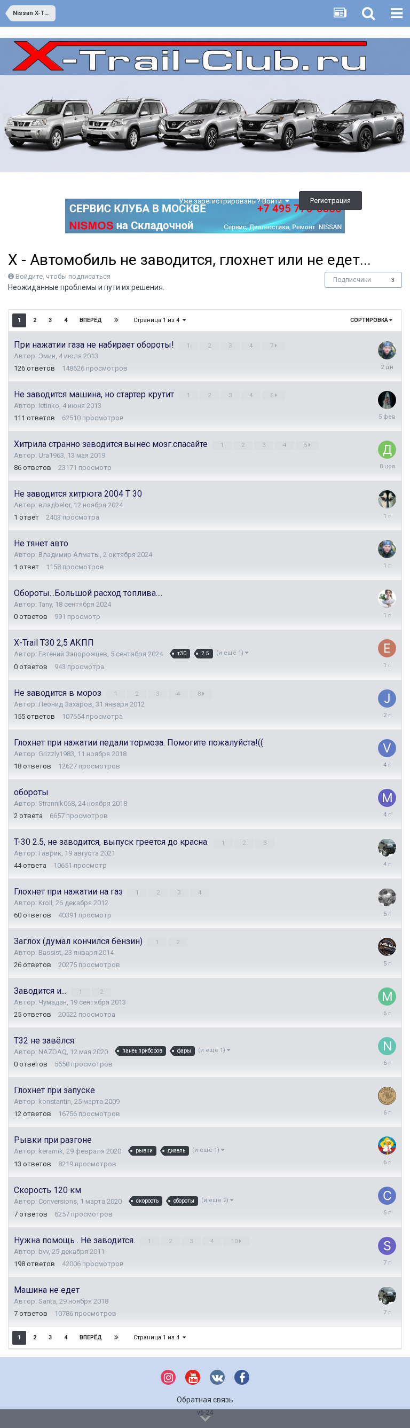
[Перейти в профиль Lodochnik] (387, 400)
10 (235, 1241)
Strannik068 (56, 803)
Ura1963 (51, 455)
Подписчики (352, 280)
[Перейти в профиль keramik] (387, 1145)
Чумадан (52, 1002)
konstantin (54, 1101)
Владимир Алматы (69, 555)
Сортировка (369, 320)
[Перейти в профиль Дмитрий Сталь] (387, 450)
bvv (43, 1251)
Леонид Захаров (65, 704)
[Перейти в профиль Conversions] (387, 1196)
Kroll (45, 903)
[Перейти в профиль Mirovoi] (387, 996)
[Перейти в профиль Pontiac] (387, 1096)
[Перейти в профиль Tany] (387, 599)
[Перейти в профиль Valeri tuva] (387, 748)
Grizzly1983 (56, 754)
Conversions (57, 1201)
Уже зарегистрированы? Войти (232, 201)
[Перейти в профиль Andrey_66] (387, 897)
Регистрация (330, 201)
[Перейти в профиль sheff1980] (387, 1246)
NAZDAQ (52, 1052)
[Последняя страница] (116, 320)
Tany (45, 604)
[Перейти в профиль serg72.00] (387, 499)
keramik (50, 1151)
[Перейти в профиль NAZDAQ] (387, 1046)
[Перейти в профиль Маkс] (387, 798)
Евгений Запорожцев (72, 654)
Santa (47, 1301)
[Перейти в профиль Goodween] (387, 847)
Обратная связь (205, 1399)
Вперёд (91, 320)
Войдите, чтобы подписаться (63, 276)
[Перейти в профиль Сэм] (387, 350)
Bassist (49, 952)
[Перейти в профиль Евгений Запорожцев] (387, 648)
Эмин (47, 356)
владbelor (54, 505)
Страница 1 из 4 (158, 320)
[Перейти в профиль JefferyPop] (387, 698)
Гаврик (49, 853)
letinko (48, 406)
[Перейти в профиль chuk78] (387, 947)
